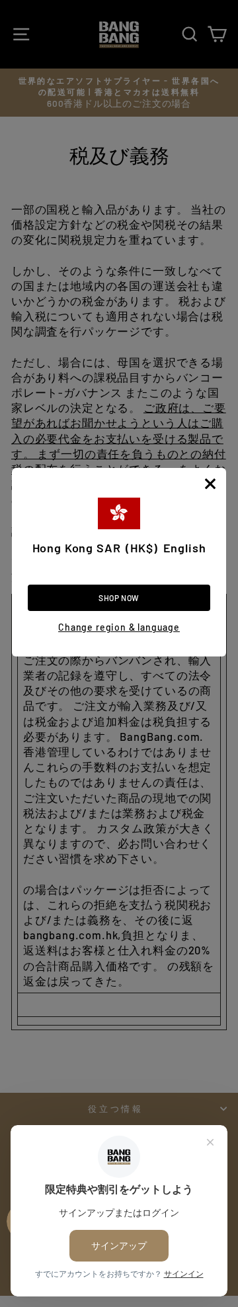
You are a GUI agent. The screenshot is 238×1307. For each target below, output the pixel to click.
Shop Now (119, 597)
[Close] (210, 484)
